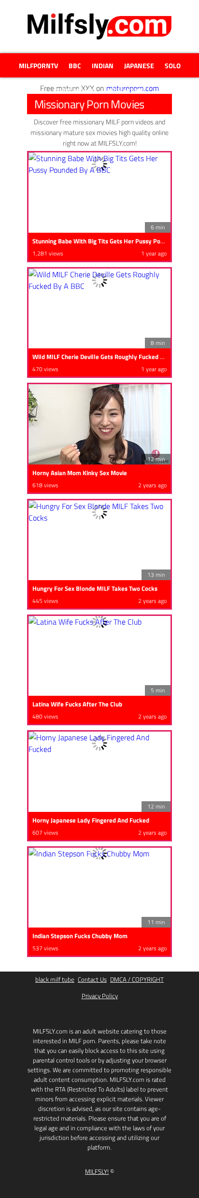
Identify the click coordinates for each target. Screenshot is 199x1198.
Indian (103, 65)
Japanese (139, 65)
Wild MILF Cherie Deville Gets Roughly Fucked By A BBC (108, 356)
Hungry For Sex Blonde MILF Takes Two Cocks (94, 588)
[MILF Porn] (99, 39)
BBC (75, 65)
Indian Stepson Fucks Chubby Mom (80, 936)
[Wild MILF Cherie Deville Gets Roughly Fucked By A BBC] (99, 280)
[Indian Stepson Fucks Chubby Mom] (99, 853)
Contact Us (92, 979)
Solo (173, 65)
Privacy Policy (100, 996)
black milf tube (54, 979)
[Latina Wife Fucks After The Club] (99, 622)
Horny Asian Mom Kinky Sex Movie (79, 473)
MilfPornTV (38, 65)
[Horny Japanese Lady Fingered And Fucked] (99, 743)
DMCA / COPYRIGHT (137, 979)
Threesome (75, 91)
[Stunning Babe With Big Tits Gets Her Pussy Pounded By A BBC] (99, 164)
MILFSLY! (97, 1171)
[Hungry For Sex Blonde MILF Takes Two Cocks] (99, 512)
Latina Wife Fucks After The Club (77, 704)
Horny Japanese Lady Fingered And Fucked (90, 820)
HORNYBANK (123, 91)
